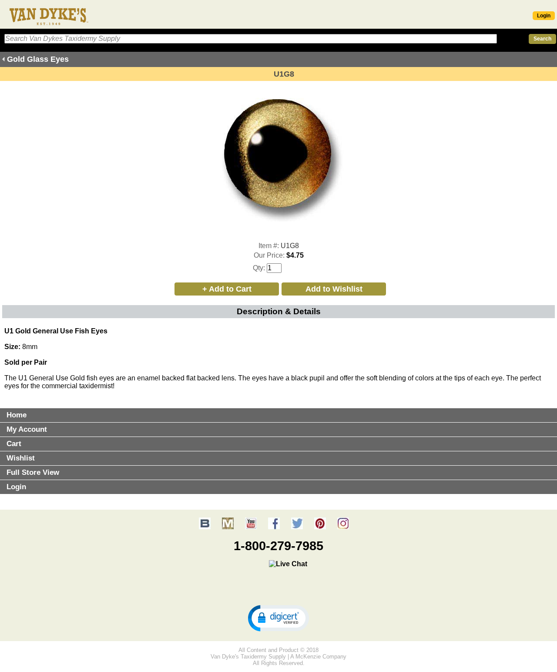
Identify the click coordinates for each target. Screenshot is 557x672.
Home (17, 415)
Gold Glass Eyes (38, 59)
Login (543, 16)
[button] (278, 617)
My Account (27, 429)
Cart (14, 444)
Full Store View (33, 472)
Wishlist (21, 458)
